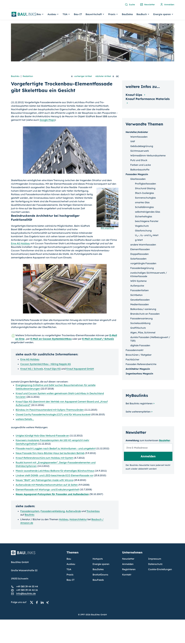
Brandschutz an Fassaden (145, 313)
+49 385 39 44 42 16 (27, 589)
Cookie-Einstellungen (160, 569)
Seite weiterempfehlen (138, 411)
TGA (69, 569)
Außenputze (137, 285)
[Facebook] (37, 602)
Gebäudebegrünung (141, 146)
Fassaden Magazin (137, 174)
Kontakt (126, 574)
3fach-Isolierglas (144, 193)
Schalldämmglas (144, 207)
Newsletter (128, 558)
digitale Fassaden (140, 345)
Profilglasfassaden (145, 183)
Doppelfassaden (139, 253)
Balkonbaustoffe (139, 169)
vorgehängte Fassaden (143, 263)
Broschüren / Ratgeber (139, 354)
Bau (69, 558)
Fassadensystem (29, 511)
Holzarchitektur (78, 519)
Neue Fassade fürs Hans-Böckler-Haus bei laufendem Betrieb (50, 453)
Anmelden (128, 564)
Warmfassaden (139, 136)
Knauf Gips (134, 95)
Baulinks (15, 76)
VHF (132, 141)
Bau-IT (78, 14)
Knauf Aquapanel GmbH (80, 368)
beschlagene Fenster (146, 221)
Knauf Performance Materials (148, 99)
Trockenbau (93, 511)
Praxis (70, 574)
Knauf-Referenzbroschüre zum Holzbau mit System (44, 457)
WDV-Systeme (138, 280)
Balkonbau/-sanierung (143, 309)
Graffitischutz (138, 327)
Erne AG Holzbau (20, 243)
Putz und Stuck (138, 160)
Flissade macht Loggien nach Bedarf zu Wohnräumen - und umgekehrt (56, 448)
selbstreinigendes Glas (147, 211)
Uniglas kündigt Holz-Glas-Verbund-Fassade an (42, 435)
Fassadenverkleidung (53, 511)
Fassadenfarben (139, 290)
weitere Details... (25, 419)
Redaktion (28, 76)
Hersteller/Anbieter (137, 132)
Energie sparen (101, 564)
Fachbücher (132, 359)
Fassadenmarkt (134, 350)
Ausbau (71, 564)
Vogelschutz (142, 225)
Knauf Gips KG (52, 368)
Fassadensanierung (141, 318)
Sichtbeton (136, 295)
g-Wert (139, 239)
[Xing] (48, 602)
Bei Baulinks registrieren (139, 403)
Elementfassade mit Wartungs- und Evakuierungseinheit (47, 489)
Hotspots (98, 558)
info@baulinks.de (26, 593)
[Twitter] (32, 602)
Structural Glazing (145, 188)
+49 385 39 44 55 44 (27, 586)
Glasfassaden (138, 178)
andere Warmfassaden (143, 244)
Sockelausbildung (140, 323)
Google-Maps (47, 119)
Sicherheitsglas (143, 216)
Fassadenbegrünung (142, 268)
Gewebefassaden (140, 299)
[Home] (37, 554)
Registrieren (129, 569)
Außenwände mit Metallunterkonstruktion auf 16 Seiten (47, 484)
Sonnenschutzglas (145, 197)
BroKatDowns (100, 574)
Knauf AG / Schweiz (31, 368)
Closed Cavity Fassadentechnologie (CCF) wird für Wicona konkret (53, 414)
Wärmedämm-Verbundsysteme (148, 155)
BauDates (127, 14)
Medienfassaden (139, 304)
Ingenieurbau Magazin (139, 373)
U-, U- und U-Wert (146, 235)
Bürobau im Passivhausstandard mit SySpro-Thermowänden (50, 409)
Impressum (154, 558)
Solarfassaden (138, 258)
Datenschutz (155, 564)
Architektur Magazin (138, 368)
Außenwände (73, 511)
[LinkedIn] (43, 602)
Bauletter (164, 440)
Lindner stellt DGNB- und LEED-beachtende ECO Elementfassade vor (54, 475)
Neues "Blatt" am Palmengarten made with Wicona (44, 480)
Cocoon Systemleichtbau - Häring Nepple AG (45, 364)
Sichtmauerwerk (139, 150)
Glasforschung (143, 230)
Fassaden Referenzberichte (141, 364)
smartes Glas (142, 202)
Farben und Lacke (140, 164)
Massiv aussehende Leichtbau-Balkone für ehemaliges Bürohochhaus (55, 470)
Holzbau (63, 519)
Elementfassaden (140, 249)
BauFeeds (98, 579)
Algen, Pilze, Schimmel (142, 332)
